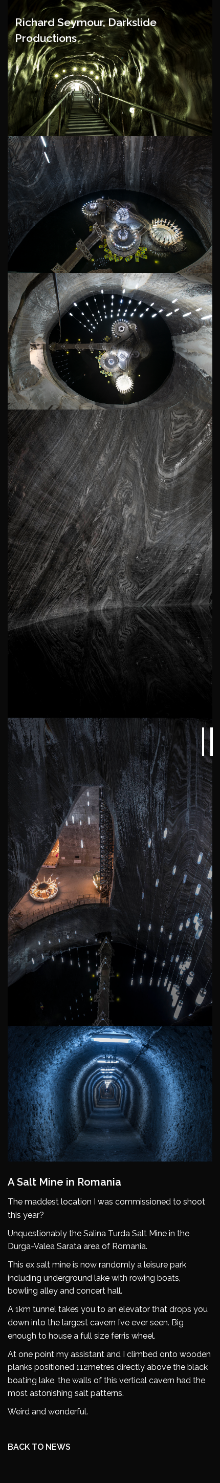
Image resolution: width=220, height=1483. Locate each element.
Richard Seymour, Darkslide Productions (86, 30)
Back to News (39, 1447)
